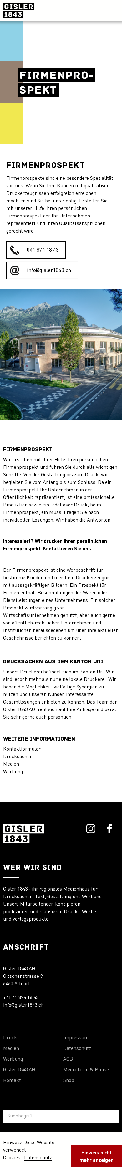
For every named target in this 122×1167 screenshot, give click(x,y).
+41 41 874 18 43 (20, 997)
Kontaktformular (22, 749)
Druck (10, 1038)
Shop (68, 1080)
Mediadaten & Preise (86, 1070)
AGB (68, 1059)
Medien (11, 1048)
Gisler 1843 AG (19, 1070)
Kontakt (12, 1080)
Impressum (76, 1038)
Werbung (13, 1059)
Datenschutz (77, 1048)
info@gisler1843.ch (23, 1005)
